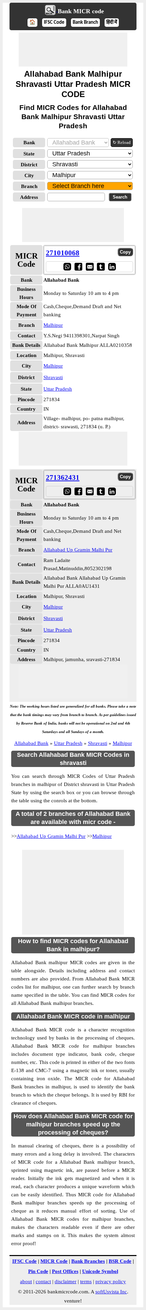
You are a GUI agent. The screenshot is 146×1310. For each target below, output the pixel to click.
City (29, 175)
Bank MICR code (81, 11)
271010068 (62, 253)
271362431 (62, 477)
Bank (29, 142)
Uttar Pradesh (57, 389)
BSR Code (120, 1261)
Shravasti (53, 377)
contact (43, 1281)
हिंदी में (111, 22)
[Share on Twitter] (100, 266)
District (29, 164)
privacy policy (110, 1281)
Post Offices (65, 1271)
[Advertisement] (73, 50)
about (26, 1281)
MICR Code (54, 1261)
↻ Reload (122, 142)
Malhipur (53, 325)
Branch (29, 186)
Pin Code (38, 1271)
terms (86, 1281)
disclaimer (65, 1281)
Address (29, 197)
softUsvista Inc (111, 1291)
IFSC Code (54, 22)
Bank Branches (88, 1261)
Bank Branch (85, 22)
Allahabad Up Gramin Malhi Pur (77, 550)
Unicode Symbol (100, 1271)
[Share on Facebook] (78, 266)
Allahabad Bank (31, 743)
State (29, 153)
